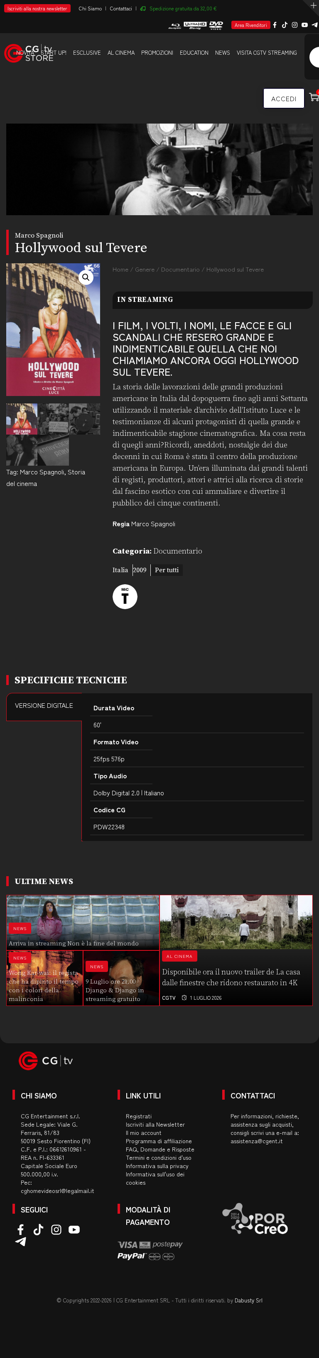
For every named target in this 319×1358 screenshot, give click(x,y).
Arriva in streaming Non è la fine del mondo (74, 943)
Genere (145, 269)
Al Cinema (180, 956)
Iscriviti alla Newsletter (155, 1124)
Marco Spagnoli (42, 471)
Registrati (139, 1116)
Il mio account (144, 1132)
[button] (86, 277)
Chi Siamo (90, 8)
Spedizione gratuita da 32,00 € (183, 8)
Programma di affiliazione (159, 1141)
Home (120, 269)
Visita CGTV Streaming (267, 52)
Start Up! (53, 52)
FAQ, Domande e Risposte (160, 1149)
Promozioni (157, 52)
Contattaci (121, 8)
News (222, 52)
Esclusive (87, 52)
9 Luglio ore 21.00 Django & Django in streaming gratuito (115, 990)
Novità (25, 52)
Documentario (180, 269)
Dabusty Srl (249, 1300)
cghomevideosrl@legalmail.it (57, 1190)
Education (194, 52)
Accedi (284, 98)
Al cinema (121, 52)
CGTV (169, 997)
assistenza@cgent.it (257, 1141)
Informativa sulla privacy (157, 1165)
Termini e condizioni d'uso (158, 1157)
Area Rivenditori (251, 25)
